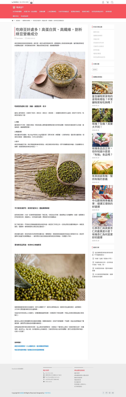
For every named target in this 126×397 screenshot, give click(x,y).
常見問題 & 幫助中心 (80, 384)
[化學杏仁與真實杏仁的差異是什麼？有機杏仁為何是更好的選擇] (102, 220)
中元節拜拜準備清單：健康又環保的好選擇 (102, 275)
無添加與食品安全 (99, 57)
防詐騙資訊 (77, 382)
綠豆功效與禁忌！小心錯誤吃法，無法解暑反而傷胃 (32, 346)
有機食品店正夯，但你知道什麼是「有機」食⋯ (102, 263)
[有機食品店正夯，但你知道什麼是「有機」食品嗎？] (102, 140)
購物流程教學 (78, 377)
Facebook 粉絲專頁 (17, 369)
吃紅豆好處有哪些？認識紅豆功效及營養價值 (29, 350)
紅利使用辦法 (78, 386)
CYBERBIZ (47, 393)
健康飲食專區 (97, 35)
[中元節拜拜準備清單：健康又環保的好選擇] (102, 192)
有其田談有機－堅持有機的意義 (102, 269)
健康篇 (95, 69)
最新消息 (96, 32)
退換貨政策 (77, 380)
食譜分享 (96, 39)
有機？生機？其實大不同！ (103, 258)
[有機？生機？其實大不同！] (102, 115)
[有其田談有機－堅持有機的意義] (102, 167)
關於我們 (77, 373)
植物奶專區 (97, 53)
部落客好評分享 (98, 43)
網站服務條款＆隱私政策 (81, 375)
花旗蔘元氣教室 (98, 46)
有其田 (22, 393)
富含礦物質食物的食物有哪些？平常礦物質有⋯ (102, 253)
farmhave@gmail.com (52, 377)
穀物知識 (96, 50)
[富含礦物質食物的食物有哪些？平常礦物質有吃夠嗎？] (102, 88)
